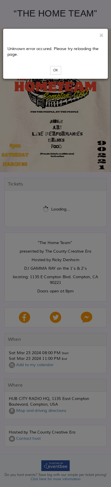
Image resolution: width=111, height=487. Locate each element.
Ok (55, 70)
